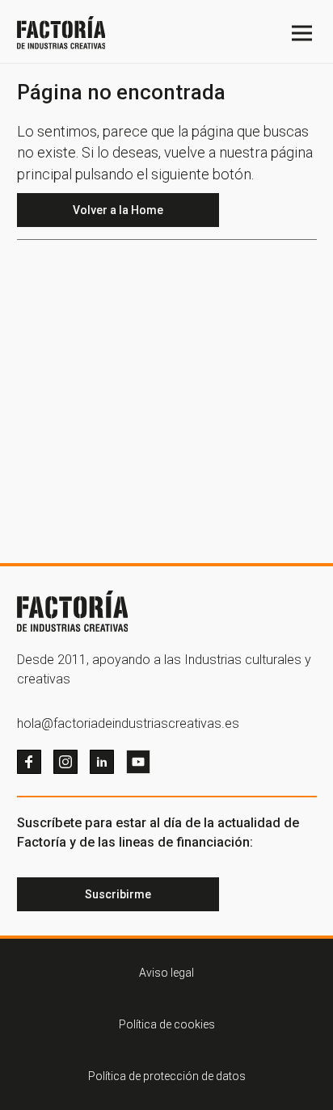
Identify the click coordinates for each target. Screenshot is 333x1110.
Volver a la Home (118, 210)
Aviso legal (166, 972)
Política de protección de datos (167, 1076)
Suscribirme (118, 894)
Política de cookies (167, 1024)
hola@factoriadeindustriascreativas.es (128, 723)
